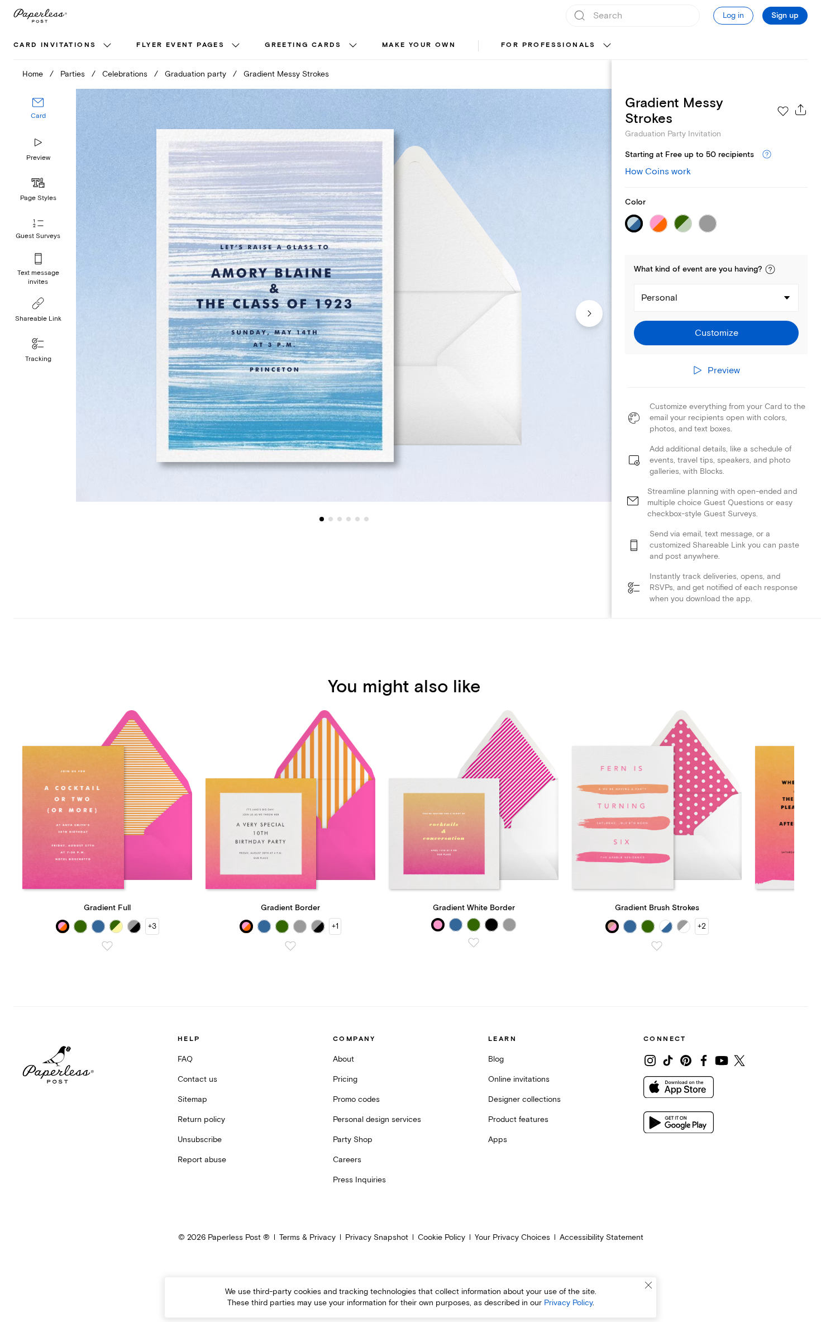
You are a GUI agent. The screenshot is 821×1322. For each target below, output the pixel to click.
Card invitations (54, 45)
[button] (770, 269)
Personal (659, 297)
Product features (518, 1119)
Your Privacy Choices (512, 1237)
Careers (347, 1159)
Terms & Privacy (307, 1237)
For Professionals (548, 45)
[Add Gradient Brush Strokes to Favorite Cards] (657, 946)
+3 (152, 926)
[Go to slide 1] (321, 518)
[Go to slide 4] (339, 518)
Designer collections (524, 1099)
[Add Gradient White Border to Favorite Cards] (473, 942)
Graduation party (195, 74)
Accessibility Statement (601, 1237)
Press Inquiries (359, 1180)
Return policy (201, 1119)
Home (32, 74)
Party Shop (353, 1139)
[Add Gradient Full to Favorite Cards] (107, 946)
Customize (716, 333)
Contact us (197, 1079)
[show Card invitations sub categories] (107, 46)
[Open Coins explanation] (767, 154)
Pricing (345, 1079)
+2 (702, 926)
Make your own (419, 45)
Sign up (785, 16)
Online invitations (519, 1079)
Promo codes (356, 1099)
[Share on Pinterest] (686, 1060)
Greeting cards (303, 45)
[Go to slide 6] (357, 518)
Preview (38, 158)
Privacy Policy (568, 1302)
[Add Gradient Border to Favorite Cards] (290, 946)
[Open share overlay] (801, 109)
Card (38, 116)
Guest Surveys (38, 236)
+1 (335, 926)
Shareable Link (38, 319)
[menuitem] (63, 45)
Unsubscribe (200, 1139)
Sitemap (192, 1099)
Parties (72, 74)
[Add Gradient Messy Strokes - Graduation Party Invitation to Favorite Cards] (783, 111)
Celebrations (124, 74)
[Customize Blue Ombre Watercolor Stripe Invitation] (343, 295)
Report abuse (202, 1159)
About (343, 1059)
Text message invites (38, 277)
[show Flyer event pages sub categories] (235, 46)
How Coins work (658, 171)
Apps (497, 1139)
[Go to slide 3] (330, 518)
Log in (733, 15)
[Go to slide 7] (366, 518)
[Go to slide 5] (348, 518)
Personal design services (377, 1119)
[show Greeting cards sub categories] (353, 46)
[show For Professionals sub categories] (607, 46)
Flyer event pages (180, 45)
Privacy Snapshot (376, 1237)
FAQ (185, 1059)
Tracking (38, 359)
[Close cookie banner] (648, 1285)
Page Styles (38, 198)
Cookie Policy (441, 1237)
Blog (496, 1059)
